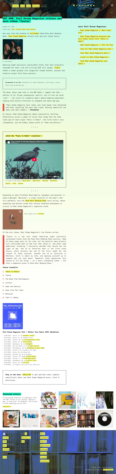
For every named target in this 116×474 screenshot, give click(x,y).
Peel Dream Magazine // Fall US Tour (96, 45)
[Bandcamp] (77, 5)
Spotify (8, 183)
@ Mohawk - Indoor (28, 335)
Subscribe (27, 375)
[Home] (7, 5)
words (44, 6)
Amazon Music (26, 180)
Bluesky (43, 453)
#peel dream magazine (29, 29)
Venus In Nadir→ (13, 272)
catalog (36, 6)
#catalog (18, 29)
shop (22, 6)
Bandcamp (45, 180)
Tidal (14, 183)
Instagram (44, 438)
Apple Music (36, 180)
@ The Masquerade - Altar (32, 339)
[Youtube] (94, 5)
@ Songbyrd (29, 344)
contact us (26, 438)
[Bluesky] (91, 5)
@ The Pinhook (27, 341)
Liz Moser (41, 213)
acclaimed (34, 33)
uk (26, 434)
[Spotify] (88, 5)
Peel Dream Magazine (17, 36)
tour (28, 6)
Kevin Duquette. (108, 469)
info (5, 457)
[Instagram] (82, 5)
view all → (7, 406)
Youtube (20, 183)
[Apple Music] (74, 5)
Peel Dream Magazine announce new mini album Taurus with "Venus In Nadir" (94, 38)
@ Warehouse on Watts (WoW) (35, 348)
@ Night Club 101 (33, 346)
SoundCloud (53, 180)
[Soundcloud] (85, 5)
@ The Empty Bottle (30, 358)
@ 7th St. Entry (31, 360)
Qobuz (42, 434)
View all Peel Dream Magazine (96, 49)
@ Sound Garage (31, 356)
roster (15, 6)
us (22, 434)
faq (23, 441)
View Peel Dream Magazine (95, 53)
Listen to (94, 57)
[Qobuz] (79, 5)
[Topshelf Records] (4, 434)
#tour (13, 29)
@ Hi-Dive (26, 362)
